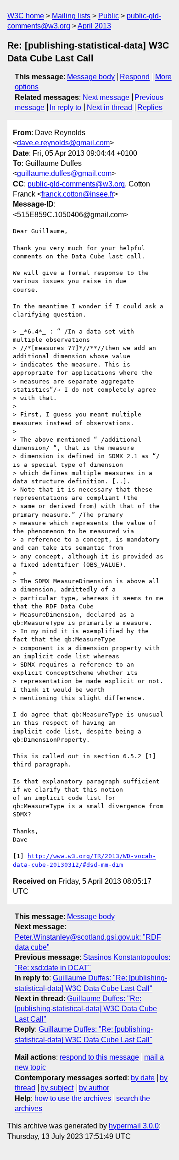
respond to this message (99, 1057)
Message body (91, 77)
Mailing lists (71, 16)
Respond (135, 77)
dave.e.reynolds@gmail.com (63, 143)
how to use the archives (72, 1098)
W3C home (25, 16)
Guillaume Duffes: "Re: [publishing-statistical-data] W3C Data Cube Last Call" (86, 1009)
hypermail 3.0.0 (134, 1126)
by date (143, 1078)
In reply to (65, 107)
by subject (56, 1088)
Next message (106, 97)
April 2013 (94, 26)
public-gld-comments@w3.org (76, 184)
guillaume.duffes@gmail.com (64, 173)
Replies (149, 107)
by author (94, 1088)
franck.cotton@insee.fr (77, 194)
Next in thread (109, 107)
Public (108, 16)
